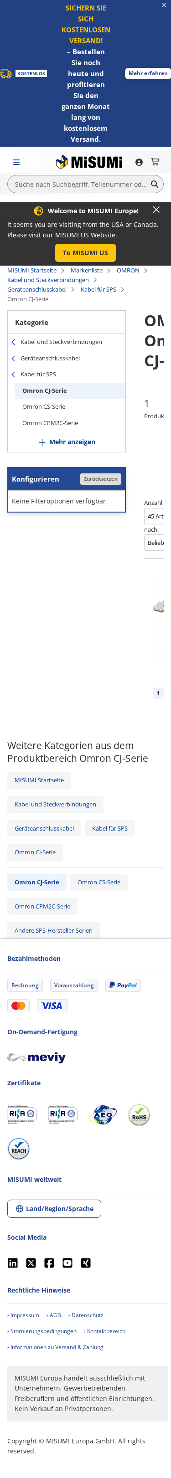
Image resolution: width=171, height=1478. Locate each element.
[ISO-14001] (63, 1114)
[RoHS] (139, 1114)
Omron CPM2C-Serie (50, 423)
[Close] (156, 209)
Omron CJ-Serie (44, 390)
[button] (85, 253)
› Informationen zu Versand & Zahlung (55, 1347)
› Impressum (23, 1315)
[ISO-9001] (22, 1114)
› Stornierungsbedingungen (42, 1331)
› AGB (54, 1315)
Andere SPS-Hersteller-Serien (54, 930)
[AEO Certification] (102, 1114)
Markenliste (87, 270)
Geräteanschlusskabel (37, 289)
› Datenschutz (86, 1315)
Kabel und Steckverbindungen (48, 280)
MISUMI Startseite (32, 270)
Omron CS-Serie (43, 406)
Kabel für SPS (98, 289)
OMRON (128, 270)
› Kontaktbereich (104, 1331)
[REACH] (18, 1148)
